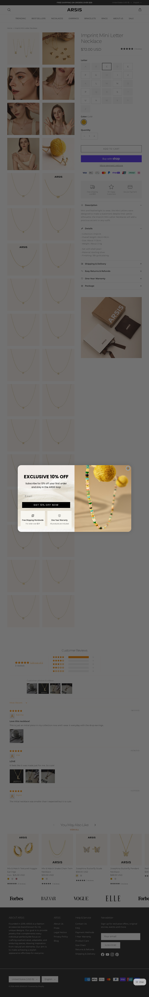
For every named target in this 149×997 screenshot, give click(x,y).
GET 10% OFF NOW (46, 505)
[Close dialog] (128, 468)
